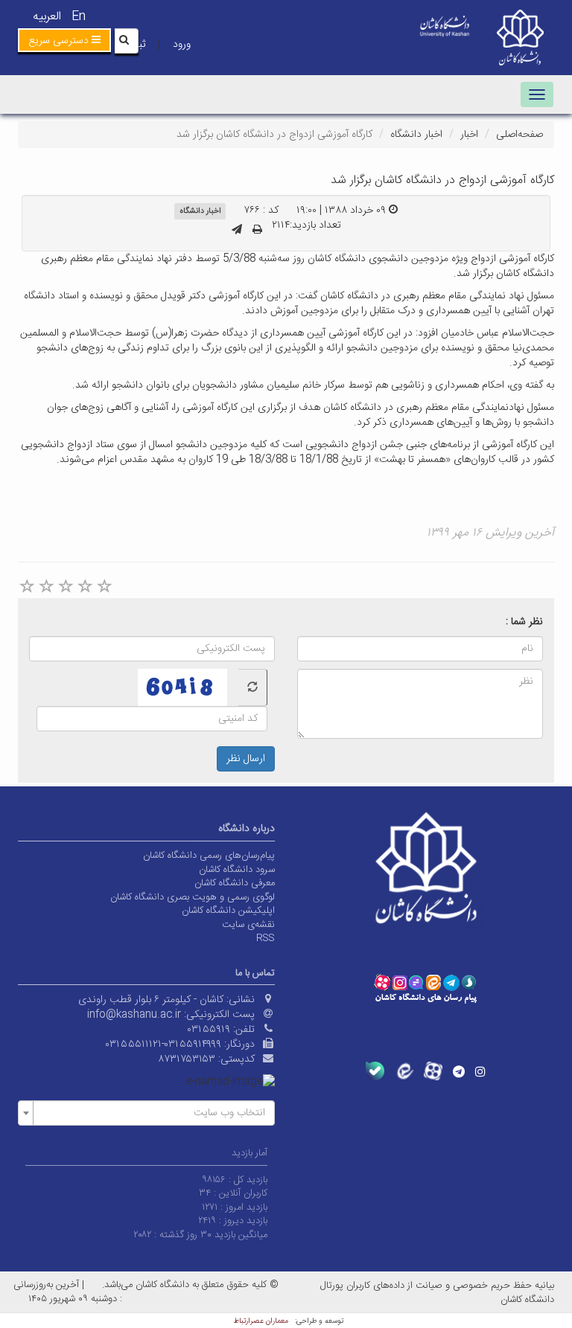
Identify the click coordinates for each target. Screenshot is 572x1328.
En (79, 17)
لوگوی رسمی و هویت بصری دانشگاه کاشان (192, 897)
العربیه (47, 17)
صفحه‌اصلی (519, 135)
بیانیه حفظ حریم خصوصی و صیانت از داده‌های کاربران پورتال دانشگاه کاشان (437, 1292)
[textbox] (150, 1113)
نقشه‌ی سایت (248, 925)
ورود (182, 45)
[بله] (375, 1071)
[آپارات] (433, 1071)
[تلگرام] (459, 1071)
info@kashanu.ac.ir (134, 1015)
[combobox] (146, 1113)
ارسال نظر (245, 759)
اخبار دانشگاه (416, 135)
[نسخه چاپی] (257, 230)
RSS (265, 938)
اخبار (469, 135)
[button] (64, 40)
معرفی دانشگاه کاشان (234, 883)
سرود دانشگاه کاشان (237, 870)
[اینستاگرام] (480, 1071)
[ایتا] (404, 1071)
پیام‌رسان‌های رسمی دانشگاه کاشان (209, 855)
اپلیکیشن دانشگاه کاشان (228, 910)
